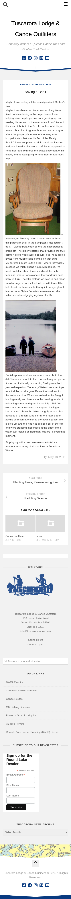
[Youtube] (47, 58)
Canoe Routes (14, 698)
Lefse (39, 536)
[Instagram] (35, 58)
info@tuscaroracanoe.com (35, 631)
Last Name (12, 795)
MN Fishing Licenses (18, 707)
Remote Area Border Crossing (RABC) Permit (32, 732)
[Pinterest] (41, 58)
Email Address (15, 774)
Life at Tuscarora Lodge (35, 84)
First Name (12, 785)
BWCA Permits (14, 682)
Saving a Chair (35, 92)
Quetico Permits (15, 723)
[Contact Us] (29, 58)
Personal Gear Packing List (21, 715)
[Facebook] (24, 58)
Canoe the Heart (15, 536)
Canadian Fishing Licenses (21, 690)
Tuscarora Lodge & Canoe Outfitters (35, 28)
